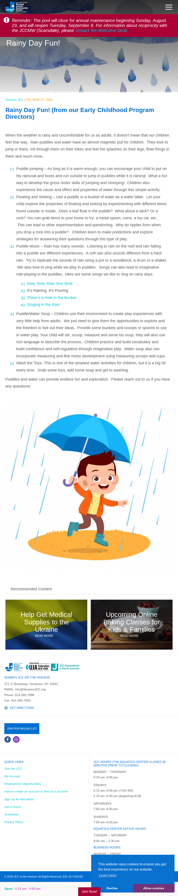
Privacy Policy (13, 822)
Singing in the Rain (43, 304)
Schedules (11, 814)
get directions (22, 708)
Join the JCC (13, 768)
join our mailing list (22, 728)
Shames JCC (14, 99)
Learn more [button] (107, 875)
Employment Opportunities (22, 783)
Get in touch (12, 807)
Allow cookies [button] (153, 888)
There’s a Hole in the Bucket (51, 297)
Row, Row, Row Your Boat (50, 283)
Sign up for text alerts (19, 799)
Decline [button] (112, 888)
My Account (12, 776)
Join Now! (89, 891)
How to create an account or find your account (36, 791)
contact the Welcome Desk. (102, 30)
